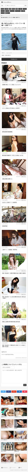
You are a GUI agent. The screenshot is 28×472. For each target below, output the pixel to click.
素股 (16, 8)
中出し (2, 8)
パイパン (2, 10)
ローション (12, 10)
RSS (21, 467)
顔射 (10, 8)
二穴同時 (23, 10)
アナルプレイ (17, 10)
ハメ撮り (20, 8)
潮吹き (13, 8)
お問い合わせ (5, 467)
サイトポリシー (14, 467)
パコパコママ (9, 52)
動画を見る (14, 59)
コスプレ (24, 8)
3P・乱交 (7, 10)
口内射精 (6, 8)
